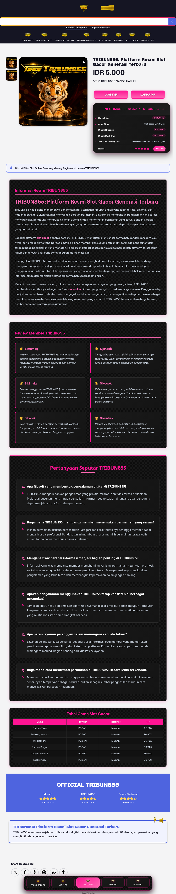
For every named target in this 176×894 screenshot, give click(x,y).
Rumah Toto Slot (88, 893)
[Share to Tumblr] (63, 872)
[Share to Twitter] (15, 872)
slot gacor (43, 237)
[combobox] (84, 21)
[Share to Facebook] (25, 872)
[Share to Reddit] (54, 872)
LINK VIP (113, 885)
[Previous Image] (22, 92)
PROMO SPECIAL (38, 885)
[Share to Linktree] (34, 872)
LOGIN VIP (111, 94)
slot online (74, 289)
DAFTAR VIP (147, 94)
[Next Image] (84, 92)
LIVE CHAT (138, 885)
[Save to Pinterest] (44, 872)
